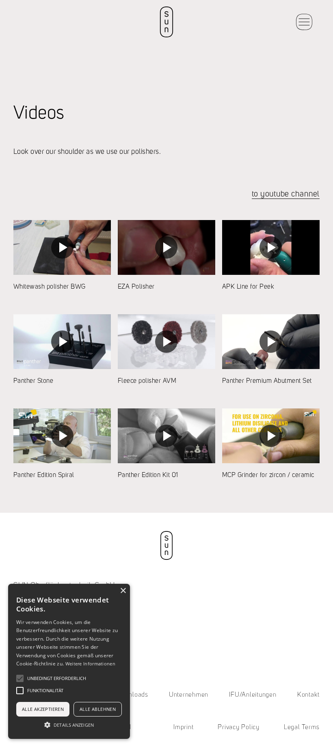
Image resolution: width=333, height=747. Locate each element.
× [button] (123, 591)
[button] (304, 21)
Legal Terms (302, 727)
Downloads (132, 695)
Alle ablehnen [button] (98, 709)
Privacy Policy (238, 727)
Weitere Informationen (90, 664)
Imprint (183, 727)
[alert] (69, 661)
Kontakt (308, 695)
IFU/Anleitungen (252, 695)
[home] (166, 21)
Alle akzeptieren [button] (43, 709)
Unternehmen (188, 695)
